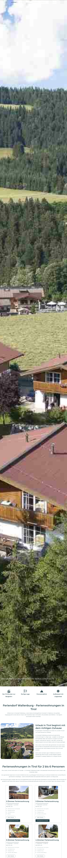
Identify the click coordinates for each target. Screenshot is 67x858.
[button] (17, 2)
